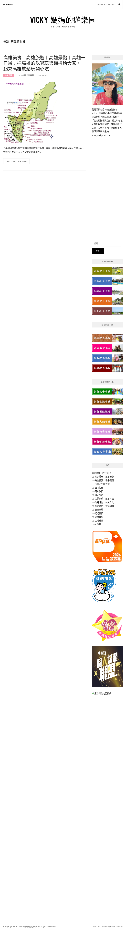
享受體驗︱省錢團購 (104, 506)
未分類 (98, 524)
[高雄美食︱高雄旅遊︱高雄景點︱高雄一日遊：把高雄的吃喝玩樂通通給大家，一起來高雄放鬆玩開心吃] (30, 111)
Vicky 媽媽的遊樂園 (63, 19)
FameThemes (116, 926)
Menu (9, 4)
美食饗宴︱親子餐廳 (104, 480)
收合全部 (106, 473)
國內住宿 (99, 487)
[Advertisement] (107, 186)
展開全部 (96, 473)
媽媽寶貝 (99, 513)
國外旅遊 (99, 495)
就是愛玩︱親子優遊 (104, 476)
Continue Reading (16, 161)
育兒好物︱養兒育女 (104, 502)
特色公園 (8, 75)
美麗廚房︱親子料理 (104, 498)
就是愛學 (99, 517)
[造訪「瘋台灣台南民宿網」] (101, 694)
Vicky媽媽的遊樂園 (26, 75)
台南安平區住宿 (102, 484)
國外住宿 (99, 491)
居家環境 (99, 509)
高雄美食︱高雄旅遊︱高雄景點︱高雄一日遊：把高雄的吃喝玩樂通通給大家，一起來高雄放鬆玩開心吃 (44, 63)
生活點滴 (99, 520)
